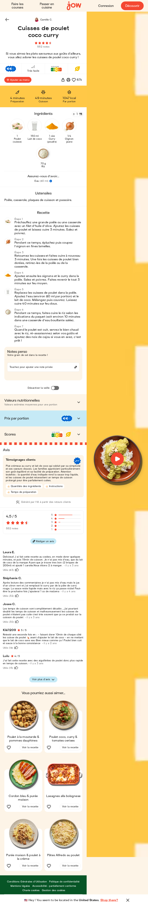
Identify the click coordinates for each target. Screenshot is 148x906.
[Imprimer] (68, 79)
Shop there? (109, 900)
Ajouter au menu (19, 80)
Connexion (106, 6)
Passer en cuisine (47, 5)
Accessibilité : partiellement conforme (54, 886)
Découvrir (132, 6)
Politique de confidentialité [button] (64, 881)
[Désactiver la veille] (55, 388)
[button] (7, 19)
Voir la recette (30, 747)
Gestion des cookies (53, 890)
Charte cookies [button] (31, 890)
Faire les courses (17, 5)
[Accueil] (74, 6)
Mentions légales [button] (20, 886)
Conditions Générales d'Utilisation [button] (27, 881)
